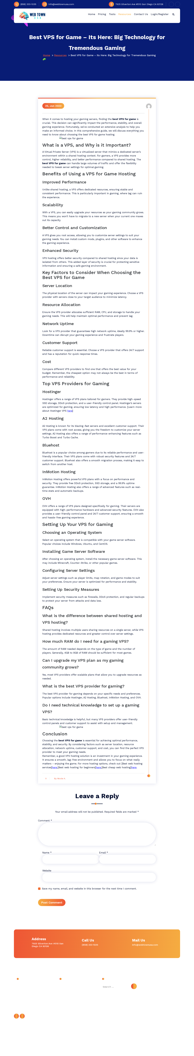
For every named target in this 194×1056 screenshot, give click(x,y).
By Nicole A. (60, 778)
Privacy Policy (66, 1005)
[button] (173, 14)
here (69, 410)
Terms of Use (66, 1011)
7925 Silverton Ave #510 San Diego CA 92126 (139, 4)
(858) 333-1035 (28, 4)
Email (103, 852)
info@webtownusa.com (61, 4)
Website (46, 870)
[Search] (134, 986)
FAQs (62, 998)
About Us (64, 986)
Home (46, 55)
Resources (60, 55)
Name (47, 852)
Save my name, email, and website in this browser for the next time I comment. (89, 888)
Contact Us (65, 992)
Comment (45, 820)
